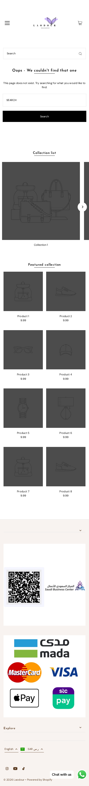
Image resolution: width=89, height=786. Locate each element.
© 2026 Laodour (14, 779)
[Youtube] (15, 769)
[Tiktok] (23, 769)
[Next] (82, 207)
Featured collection (44, 264)
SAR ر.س (33, 749)
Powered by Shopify (39, 779)
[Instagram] (7, 769)
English (9, 749)
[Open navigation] (7, 23)
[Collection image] (41, 201)
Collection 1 (41, 245)
